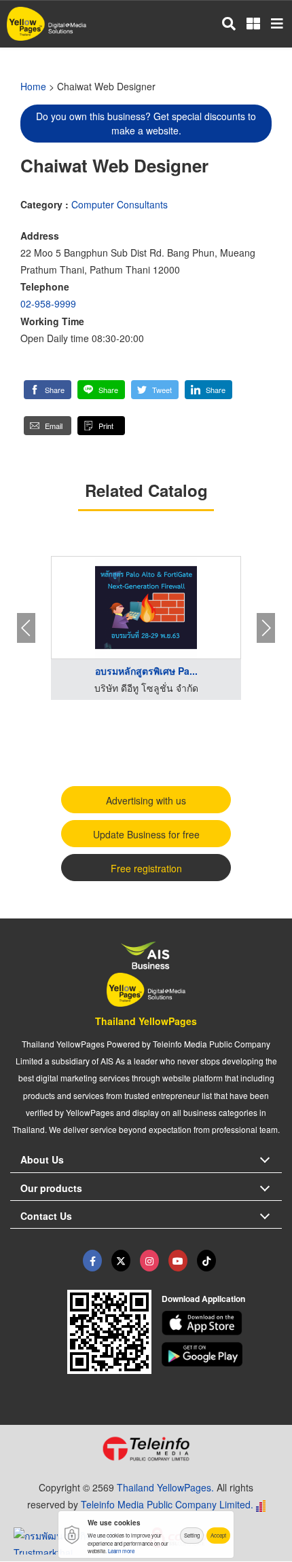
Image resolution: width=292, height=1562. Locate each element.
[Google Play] (222, 1354)
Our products (51, 1188)
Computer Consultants (119, 204)
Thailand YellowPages (146, 1021)
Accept (218, 1535)
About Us (42, 1159)
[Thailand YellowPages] (120, 1260)
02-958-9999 (48, 303)
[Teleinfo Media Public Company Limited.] (146, 1448)
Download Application (203, 1299)
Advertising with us (146, 800)
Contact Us (46, 1216)
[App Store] (222, 1323)
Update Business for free (146, 834)
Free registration (146, 868)
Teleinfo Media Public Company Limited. (167, 1504)
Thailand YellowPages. (165, 1487)
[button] (47, 389)
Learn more (121, 1551)
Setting (192, 1535)
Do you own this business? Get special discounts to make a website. (146, 123)
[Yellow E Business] (92, 1260)
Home (33, 86)
